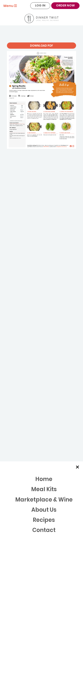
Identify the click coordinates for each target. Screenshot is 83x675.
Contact (44, 530)
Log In (40, 5)
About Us (43, 510)
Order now (65, 5)
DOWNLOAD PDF (41, 46)
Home (43, 479)
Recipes (44, 520)
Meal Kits (44, 489)
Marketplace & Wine (44, 499)
